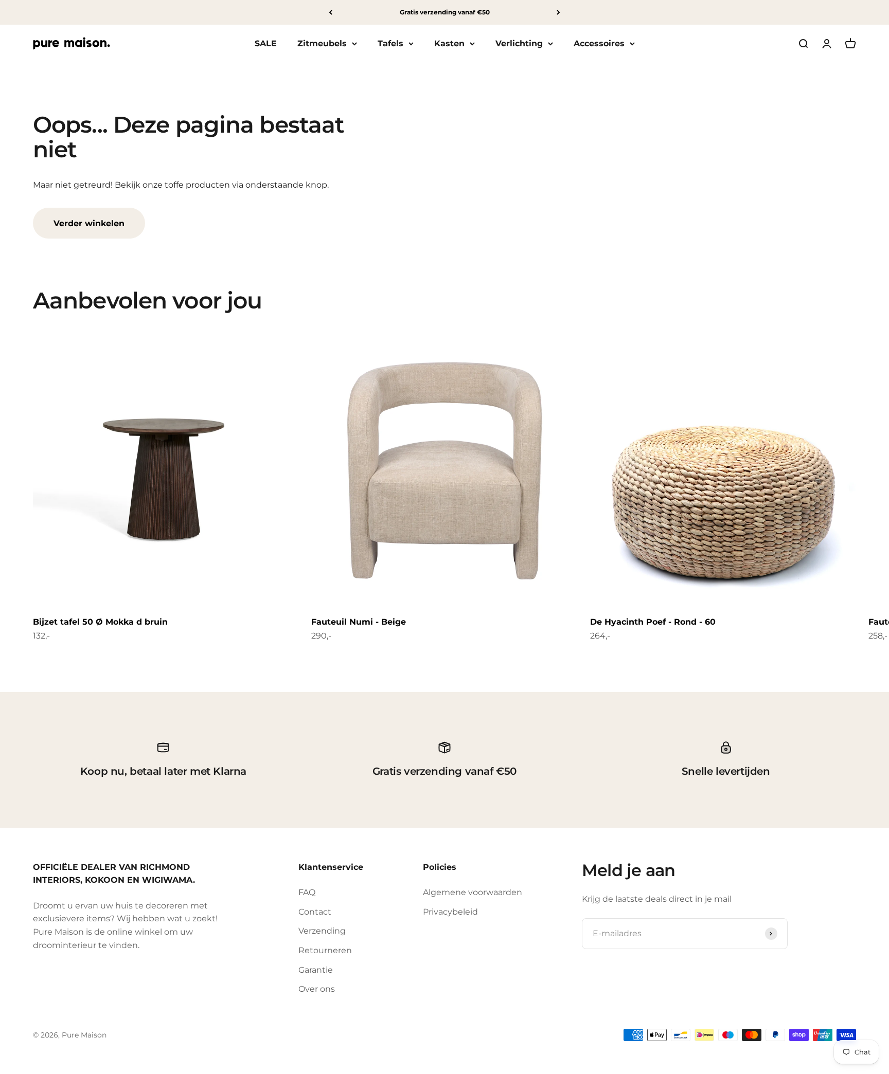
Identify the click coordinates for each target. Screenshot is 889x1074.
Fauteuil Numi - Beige (358, 622)
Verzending (322, 931)
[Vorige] (330, 12)
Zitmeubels (322, 43)
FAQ (306, 892)
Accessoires (599, 43)
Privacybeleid (450, 912)
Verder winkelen (89, 223)
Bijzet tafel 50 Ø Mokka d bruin (100, 622)
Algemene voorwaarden (472, 892)
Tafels (390, 43)
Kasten (449, 43)
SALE (266, 43)
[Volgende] (558, 12)
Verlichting (519, 43)
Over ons (316, 989)
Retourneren (325, 950)
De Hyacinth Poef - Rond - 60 (653, 622)
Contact (314, 912)
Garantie (315, 970)
